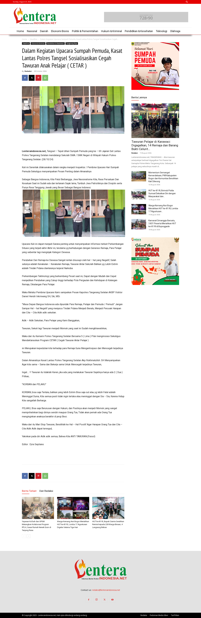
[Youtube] (112, 600)
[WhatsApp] (45, 78)
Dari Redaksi (46, 490)
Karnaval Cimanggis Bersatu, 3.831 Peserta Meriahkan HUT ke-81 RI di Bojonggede (162, 223)
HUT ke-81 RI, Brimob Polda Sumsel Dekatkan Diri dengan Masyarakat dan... (162, 193)
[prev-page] (24, 536)
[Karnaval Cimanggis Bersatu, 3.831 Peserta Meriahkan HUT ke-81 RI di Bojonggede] (138, 224)
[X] (32, 78)
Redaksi (28, 71)
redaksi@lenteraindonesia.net (106, 590)
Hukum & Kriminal (38, 43)
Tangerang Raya (71, 43)
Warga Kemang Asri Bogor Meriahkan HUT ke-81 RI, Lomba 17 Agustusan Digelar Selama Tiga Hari (73, 524)
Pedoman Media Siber (159, 615)
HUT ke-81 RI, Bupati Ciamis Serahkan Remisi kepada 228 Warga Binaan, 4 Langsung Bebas (108, 524)
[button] (186, 2)
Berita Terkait (29, 490)
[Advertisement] (73, 141)
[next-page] (28, 536)
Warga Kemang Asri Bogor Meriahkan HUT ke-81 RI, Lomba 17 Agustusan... (163, 208)
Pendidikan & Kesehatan (55, 43)
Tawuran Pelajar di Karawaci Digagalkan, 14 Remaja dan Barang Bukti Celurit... (154, 145)
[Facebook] (25, 78)
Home (24, 39)
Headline (33, 39)
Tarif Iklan (175, 615)
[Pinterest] (38, 78)
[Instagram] (96, 600)
